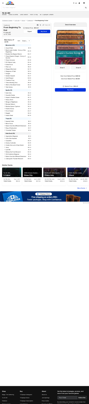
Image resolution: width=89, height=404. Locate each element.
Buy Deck (44, 31)
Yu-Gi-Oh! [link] (4, 397)
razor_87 (8, 32)
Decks (23, 20)
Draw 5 (62, 67)
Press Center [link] (45, 400)
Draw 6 (78, 67)
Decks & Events (13, 14)
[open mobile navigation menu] (3, 3)
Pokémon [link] (4, 400)
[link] (10, 3)
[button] (86, 7)
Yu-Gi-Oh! (6, 13)
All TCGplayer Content (46, 14)
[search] (42, 7)
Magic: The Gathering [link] (8, 394)
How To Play (34, 14)
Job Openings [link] (45, 397)
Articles (4, 14)
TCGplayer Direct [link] (24, 397)
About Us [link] (44, 394)
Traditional (30, 20)
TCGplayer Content (7, 20)
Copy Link (47, 25)
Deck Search (24, 14)
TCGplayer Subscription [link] (26, 400)
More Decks (81, 188)
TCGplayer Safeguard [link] (26, 394)
